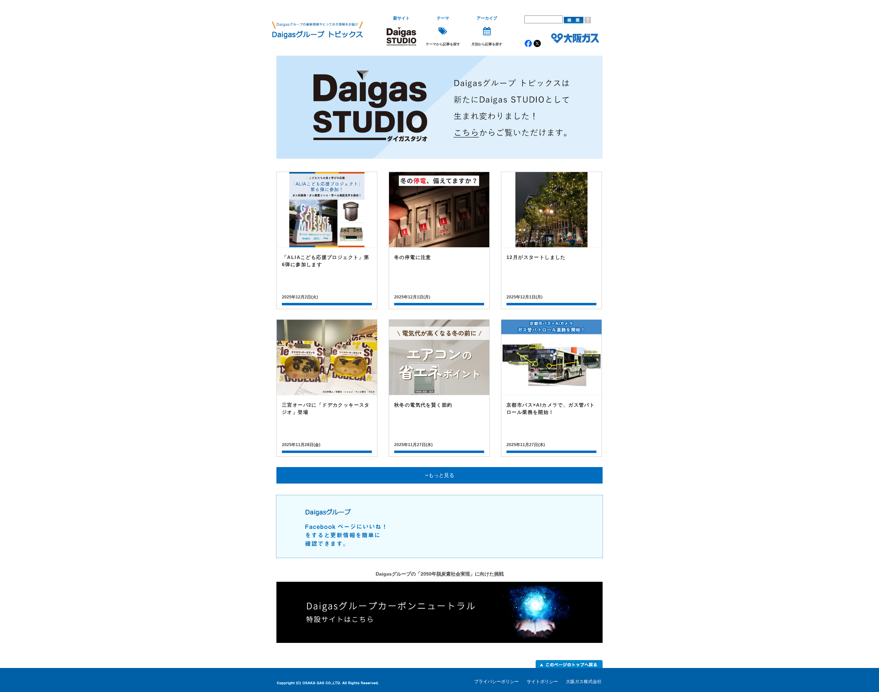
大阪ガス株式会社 (584, 681)
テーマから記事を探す (443, 31)
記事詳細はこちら (327, 240)
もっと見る (441, 475)
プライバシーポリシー (496, 681)
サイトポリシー (542, 681)
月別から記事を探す (487, 31)
